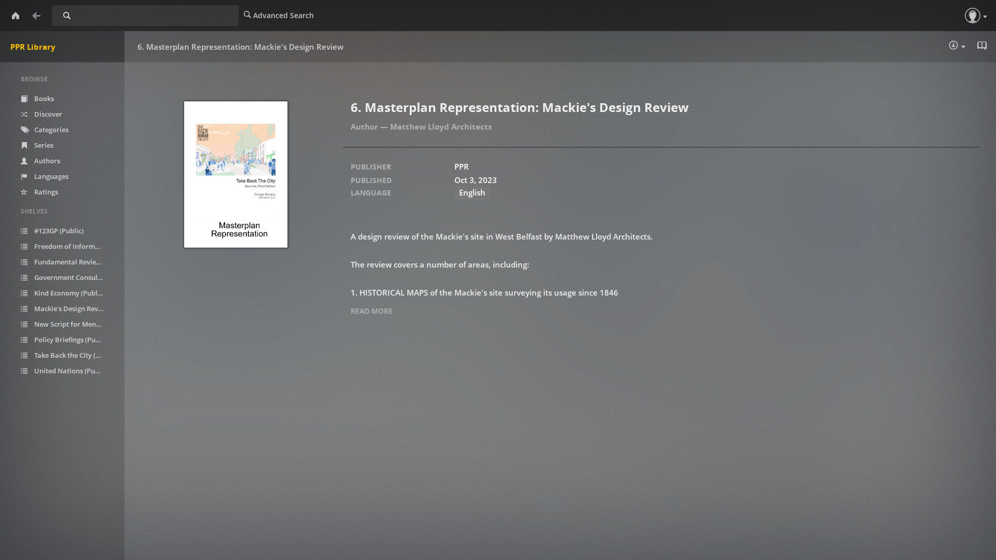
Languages (50, 176)
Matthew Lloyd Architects (441, 126)
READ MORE (372, 311)
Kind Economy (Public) (69, 293)
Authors (46, 160)
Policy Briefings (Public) (71, 339)
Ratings (45, 192)
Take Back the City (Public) (75, 355)
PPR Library (33, 46)
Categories (50, 129)
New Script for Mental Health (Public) (75, 324)
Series (43, 145)
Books (43, 98)
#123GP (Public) (58, 230)
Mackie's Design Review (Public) (75, 308)
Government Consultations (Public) (75, 277)
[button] (972, 15)
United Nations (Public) (70, 370)
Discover (47, 114)
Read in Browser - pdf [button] (983, 46)
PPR (461, 166)
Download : (964, 47)
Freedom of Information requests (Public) (75, 246)
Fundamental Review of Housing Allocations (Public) (75, 262)
